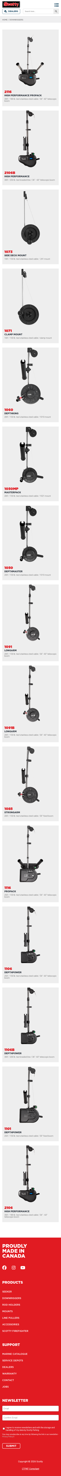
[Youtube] (23, 1267)
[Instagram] (13, 1267)
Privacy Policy (7, 1437)
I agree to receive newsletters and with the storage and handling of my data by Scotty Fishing (30, 1428)
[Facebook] (4, 1267)
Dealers (13, 11)
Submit (11, 1446)
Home (5, 20)
